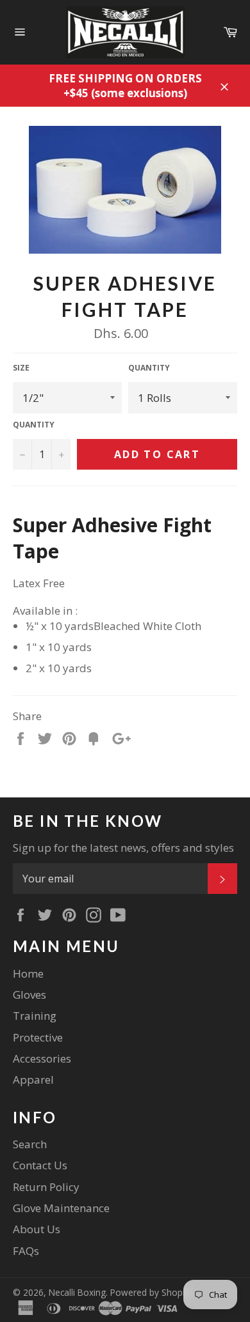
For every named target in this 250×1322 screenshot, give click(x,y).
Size (21, 368)
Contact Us (40, 1165)
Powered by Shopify (151, 1292)
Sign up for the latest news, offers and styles (123, 847)
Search (30, 1144)
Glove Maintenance (61, 1208)
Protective (38, 1037)
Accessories (42, 1058)
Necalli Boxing (77, 1292)
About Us (36, 1229)
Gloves (29, 994)
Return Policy (46, 1187)
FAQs (26, 1250)
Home (28, 973)
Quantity (149, 368)
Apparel (33, 1079)
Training (34, 1015)
